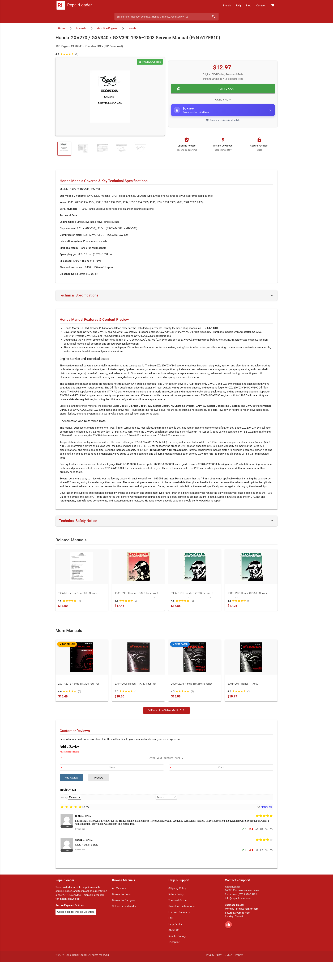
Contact (261, 5)
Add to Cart (205, 89)
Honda (132, 28)
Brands (227, 5)
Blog (248, 5)
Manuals (81, 28)
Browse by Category (123, 900)
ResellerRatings (177, 936)
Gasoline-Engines (107, 28)
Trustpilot (174, 942)
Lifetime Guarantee (179, 912)
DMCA (228, 954)
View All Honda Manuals (166, 710)
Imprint (239, 954)
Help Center (175, 924)
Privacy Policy (213, 954)
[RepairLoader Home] (74, 5)
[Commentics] (166, 804)
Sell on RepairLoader (124, 906)
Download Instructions (181, 906)
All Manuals (119, 888)
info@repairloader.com (238, 898)
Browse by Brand (121, 894)
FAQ (238, 5)
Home (61, 28)
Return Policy (176, 894)
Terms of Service (178, 900)
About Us (173, 930)
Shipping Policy (177, 888)
